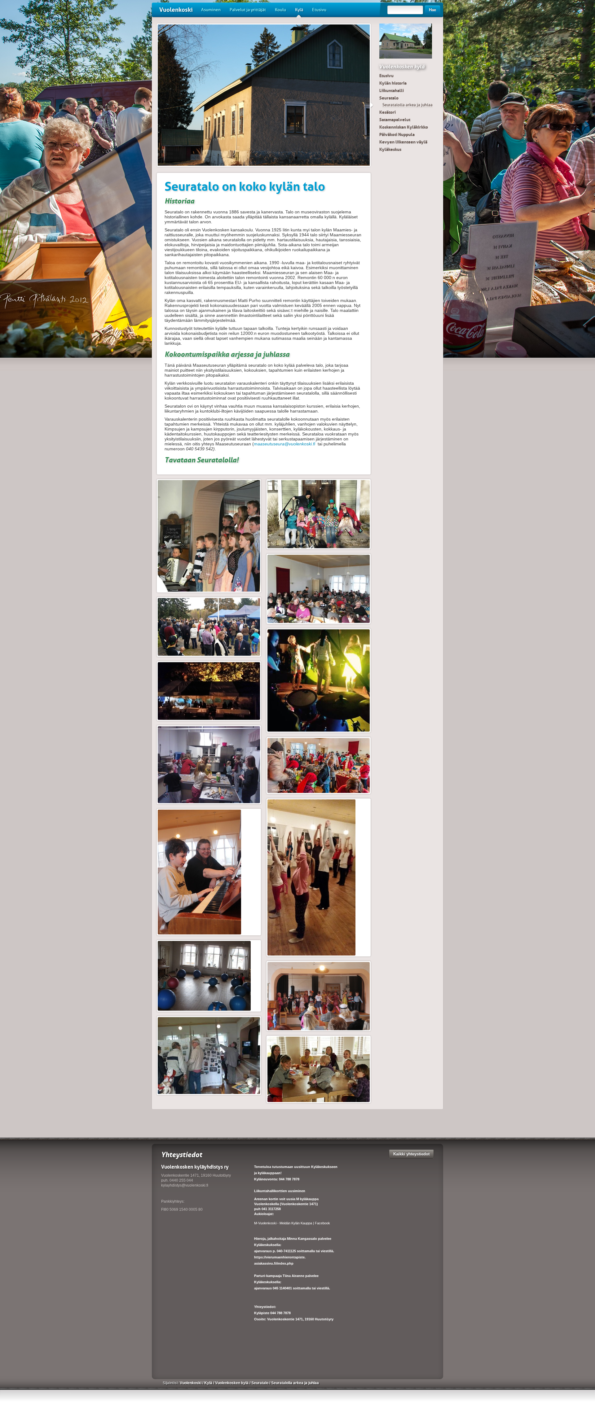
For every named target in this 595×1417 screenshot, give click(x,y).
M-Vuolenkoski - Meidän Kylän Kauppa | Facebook (292, 1223)
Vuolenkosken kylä (402, 66)
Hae (432, 9)
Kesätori (387, 112)
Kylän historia (393, 83)
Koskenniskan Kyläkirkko (403, 127)
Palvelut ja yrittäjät (248, 9)
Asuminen (211, 9)
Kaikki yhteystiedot (411, 1154)
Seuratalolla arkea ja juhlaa (407, 104)
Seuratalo (389, 98)
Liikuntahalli (391, 90)
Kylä (299, 9)
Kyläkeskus (390, 149)
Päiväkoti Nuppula (397, 134)
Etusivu (319, 9)
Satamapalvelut (394, 119)
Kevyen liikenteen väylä (403, 142)
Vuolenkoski (176, 9)
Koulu (280, 9)
